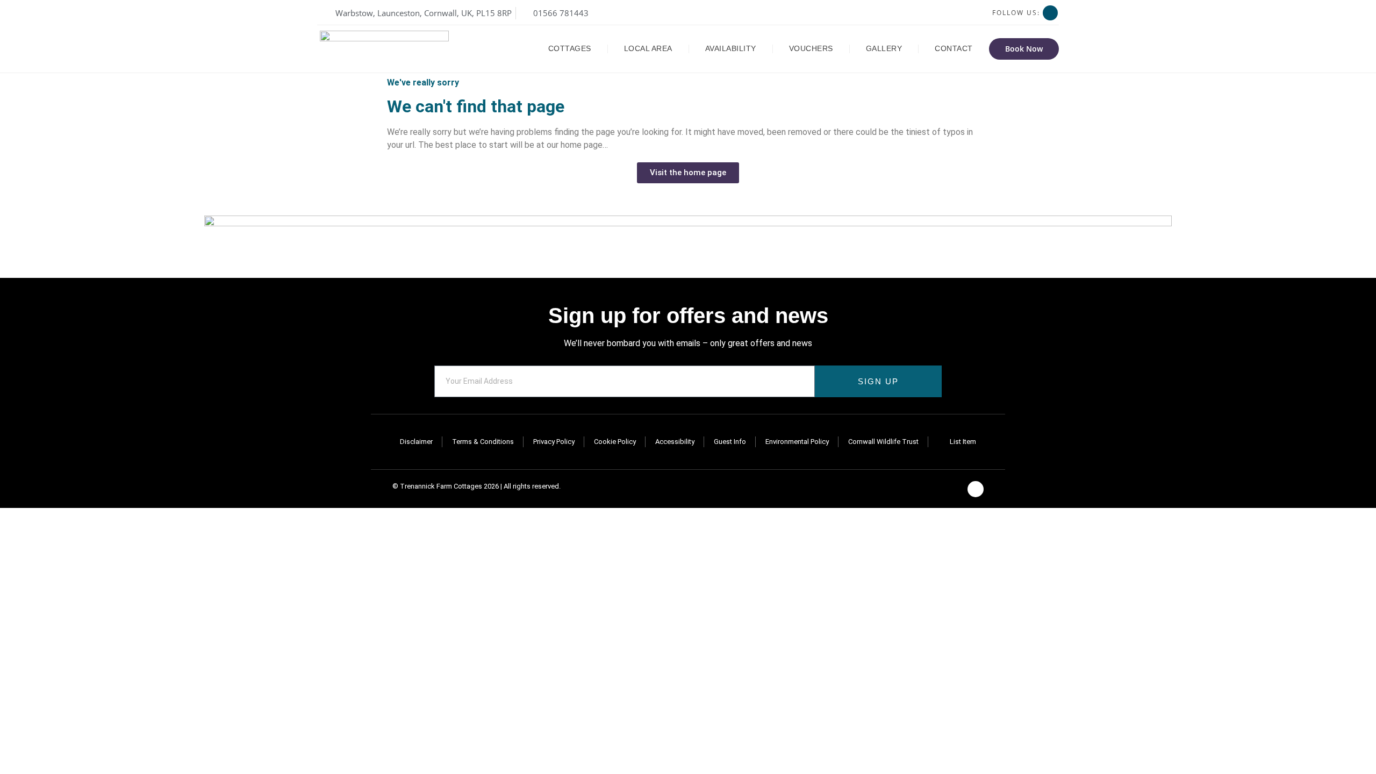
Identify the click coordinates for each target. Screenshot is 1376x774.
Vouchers (811, 49)
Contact (954, 49)
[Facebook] (1050, 12)
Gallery (884, 49)
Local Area (648, 49)
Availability (730, 49)
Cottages (569, 49)
